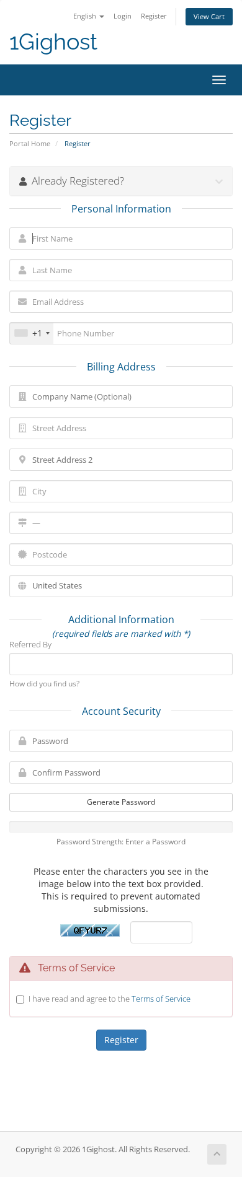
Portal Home (29, 143)
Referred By (30, 644)
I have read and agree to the (109, 998)
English (85, 15)
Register (154, 15)
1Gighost (53, 41)
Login (123, 15)
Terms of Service (161, 998)
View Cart (209, 16)
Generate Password (121, 802)
